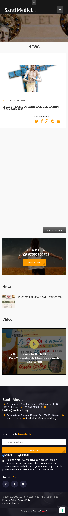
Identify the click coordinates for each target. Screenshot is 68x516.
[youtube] (23, 484)
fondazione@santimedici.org (41, 418)
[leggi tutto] (8, 301)
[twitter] (5, 484)
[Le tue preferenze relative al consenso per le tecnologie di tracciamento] (62, 510)
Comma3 (40, 511)
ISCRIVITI (34, 450)
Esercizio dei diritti (11, 503)
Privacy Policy (9, 500)
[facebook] (14, 484)
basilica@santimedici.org (15, 410)
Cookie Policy (25, 500)
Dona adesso (34, 262)
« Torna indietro (54, 230)
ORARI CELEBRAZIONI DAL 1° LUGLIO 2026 (40, 297)
